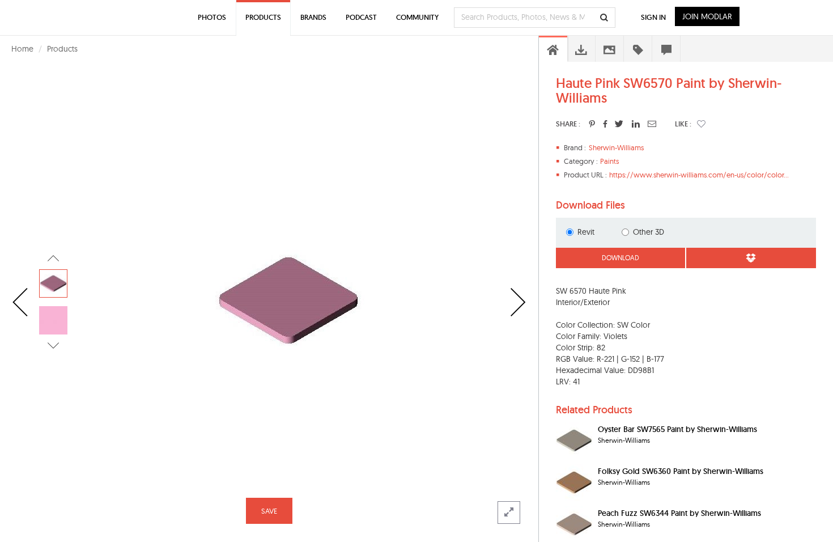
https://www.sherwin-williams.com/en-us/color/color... (699, 174)
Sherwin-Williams (616, 147)
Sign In (653, 17)
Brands (313, 17)
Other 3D (648, 232)
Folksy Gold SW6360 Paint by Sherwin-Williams (680, 471)
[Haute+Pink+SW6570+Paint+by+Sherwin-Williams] (592, 123)
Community (417, 17)
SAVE (269, 510)
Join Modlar (707, 16)
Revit (585, 232)
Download (620, 257)
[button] (701, 123)
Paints (609, 161)
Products (62, 49)
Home (22, 49)
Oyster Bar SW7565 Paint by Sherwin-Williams (677, 429)
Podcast (361, 17)
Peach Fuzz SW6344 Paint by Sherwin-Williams (679, 513)
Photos (212, 17)
